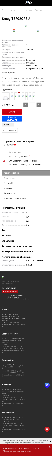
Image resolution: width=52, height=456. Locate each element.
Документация (10, 178)
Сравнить (6, 125)
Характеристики (11, 173)
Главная (5, 10)
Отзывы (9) (9, 183)
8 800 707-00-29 (9, 288)
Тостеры (38, 10)
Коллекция (8, 188)
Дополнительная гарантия (15, 198)
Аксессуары (9, 193)
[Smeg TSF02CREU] (26, 26)
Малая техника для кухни (21, 10)
